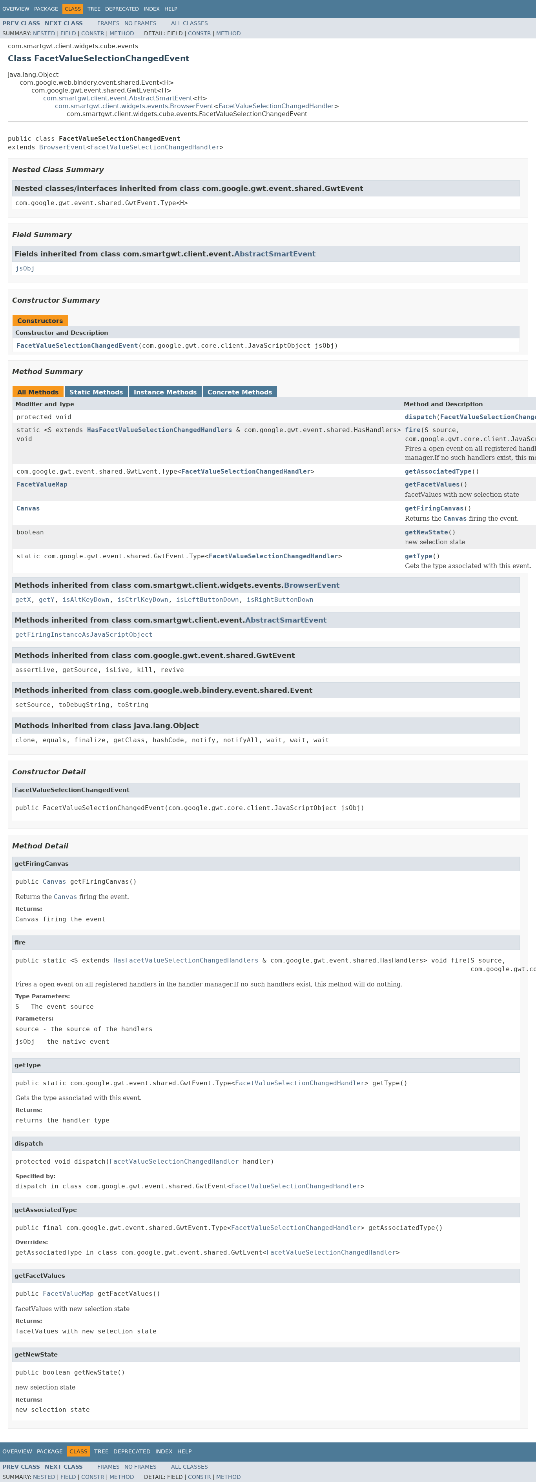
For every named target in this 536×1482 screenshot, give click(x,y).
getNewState (426, 532)
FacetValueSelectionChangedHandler (276, 106)
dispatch (420, 417)
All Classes (189, 23)
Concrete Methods (240, 392)
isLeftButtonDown (207, 599)
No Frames (140, 23)
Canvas (28, 508)
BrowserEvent (62, 147)
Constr (92, 33)
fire (413, 430)
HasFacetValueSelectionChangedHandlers (159, 430)
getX (23, 599)
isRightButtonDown (280, 599)
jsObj (25, 268)
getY (47, 599)
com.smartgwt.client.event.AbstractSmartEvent (117, 98)
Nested (44, 33)
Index (152, 9)
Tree (94, 9)
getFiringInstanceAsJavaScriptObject (84, 634)
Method (121, 33)
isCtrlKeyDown (142, 599)
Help (170, 9)
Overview (15, 9)
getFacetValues (432, 484)
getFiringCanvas (434, 508)
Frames (108, 23)
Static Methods (96, 392)
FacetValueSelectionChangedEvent (77, 345)
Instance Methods (165, 392)
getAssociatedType (438, 471)
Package (46, 9)
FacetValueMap (41, 484)
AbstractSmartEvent (275, 254)
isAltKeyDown (85, 599)
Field (68, 33)
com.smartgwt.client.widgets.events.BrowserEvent (134, 106)
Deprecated (122, 9)
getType (418, 556)
